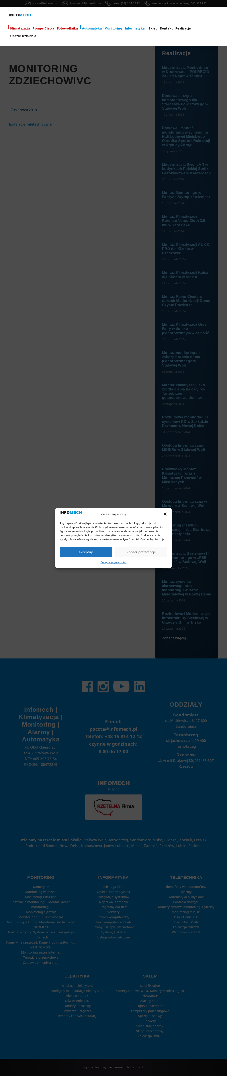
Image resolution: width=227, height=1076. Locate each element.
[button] (165, 514)
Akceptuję (86, 552)
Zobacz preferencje (141, 552)
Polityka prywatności (114, 562)
